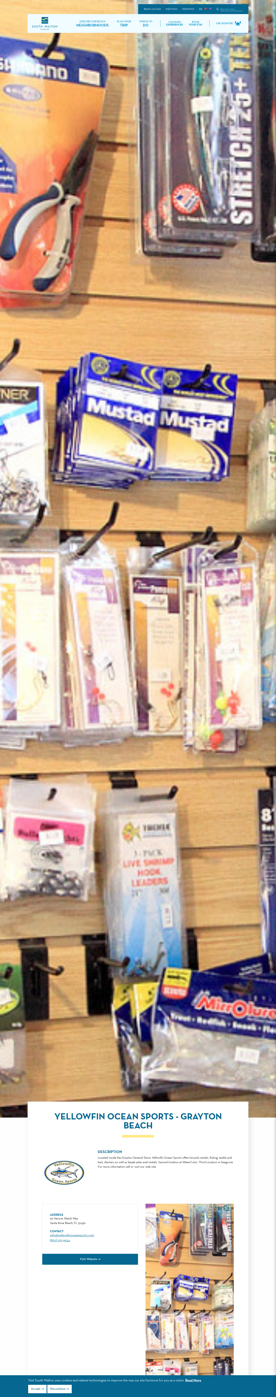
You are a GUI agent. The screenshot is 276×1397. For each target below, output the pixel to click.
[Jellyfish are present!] (210, 9)
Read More (193, 1380)
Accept (35, 1388)
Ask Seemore (224, 23)
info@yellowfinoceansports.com (72, 1235)
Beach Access (152, 9)
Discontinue (57, 1388)
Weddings (188, 9)
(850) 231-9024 (60, 1240)
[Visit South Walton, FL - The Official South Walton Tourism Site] (44, 24)
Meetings (171, 9)
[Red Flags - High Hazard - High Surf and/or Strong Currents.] (205, 9)
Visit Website (88, 1259)
